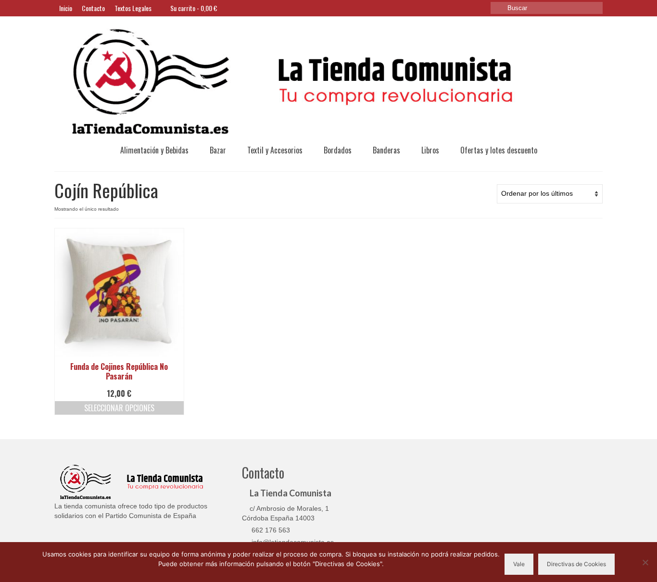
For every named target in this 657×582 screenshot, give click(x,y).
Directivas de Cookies (576, 564)
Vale (519, 564)
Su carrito (193, 8)
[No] (645, 562)
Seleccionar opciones (119, 408)
